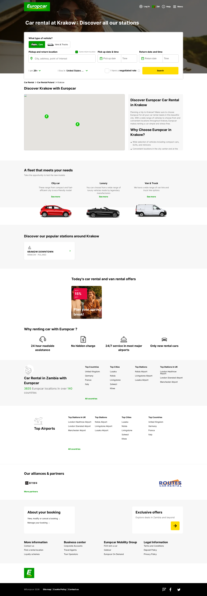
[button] (77, 124)
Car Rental (29, 82)
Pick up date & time (108, 51)
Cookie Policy (59, 589)
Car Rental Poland (45, 82)
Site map (47, 589)
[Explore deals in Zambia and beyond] (175, 525)
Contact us (73, 589)
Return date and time (151, 51)
